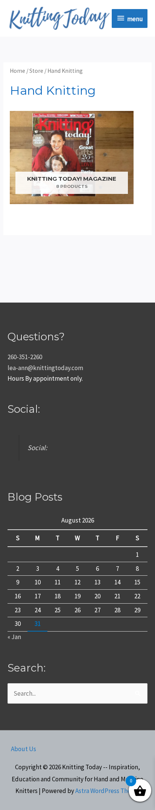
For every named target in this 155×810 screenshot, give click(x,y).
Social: (24, 409)
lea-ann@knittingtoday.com (45, 368)
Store (36, 70)
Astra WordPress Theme (107, 791)
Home (17, 70)
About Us (23, 749)
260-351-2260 (25, 357)
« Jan (14, 637)
